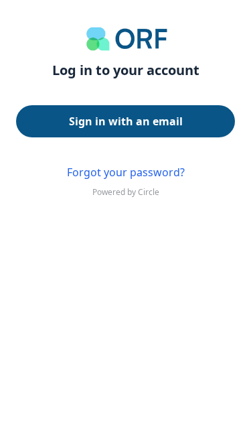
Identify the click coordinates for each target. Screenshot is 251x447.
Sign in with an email (126, 121)
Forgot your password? (126, 172)
